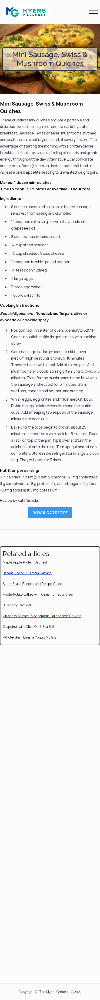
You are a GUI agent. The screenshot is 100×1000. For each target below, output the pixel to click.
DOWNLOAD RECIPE (50, 512)
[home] (25, 12)
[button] (93, 12)
